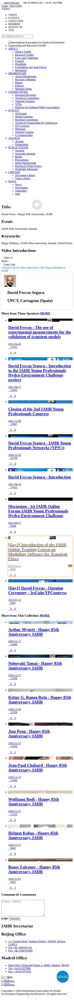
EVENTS (13, 110)
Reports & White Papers (28, 166)
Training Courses (24, 132)
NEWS (12, 181)
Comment (14, 918)
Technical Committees (27, 98)
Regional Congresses (26, 119)
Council (19, 61)
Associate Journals (25, 153)
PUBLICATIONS (18, 147)
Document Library (25, 175)
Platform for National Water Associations (37, 107)
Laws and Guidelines (26, 57)
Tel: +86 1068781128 (20, 947)
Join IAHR (16, 5)
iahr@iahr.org (10, 2)
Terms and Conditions (13, 997)
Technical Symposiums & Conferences (36, 122)
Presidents (20, 64)
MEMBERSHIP (17, 73)
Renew (19, 82)
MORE (45, 313)
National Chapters (25, 101)
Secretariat (21, 70)
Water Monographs (25, 162)
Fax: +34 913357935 (19, 971)
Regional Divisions (25, 95)
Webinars (20, 128)
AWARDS (14, 138)
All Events (21, 113)
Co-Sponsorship (24, 135)
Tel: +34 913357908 (19, 968)
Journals (19, 150)
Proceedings (21, 159)
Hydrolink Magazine (26, 169)
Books (18, 156)
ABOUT (13, 48)
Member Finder (23, 88)
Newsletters (21, 187)
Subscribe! (21, 190)
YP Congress (22, 125)
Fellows (19, 85)
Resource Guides (24, 54)
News (18, 184)
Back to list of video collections (20, 267)
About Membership (25, 76)
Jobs (17, 193)
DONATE (62, 976)
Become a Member (25, 79)
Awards (19, 141)
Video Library (22, 178)
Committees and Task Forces (30, 67)
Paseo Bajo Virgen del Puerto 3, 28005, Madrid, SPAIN (38, 965)
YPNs (18, 104)
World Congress (24, 116)
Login (4, 5)
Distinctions (21, 144)
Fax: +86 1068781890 (20, 950)
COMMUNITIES (18, 91)
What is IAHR (23, 51)
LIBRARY (14, 172)
